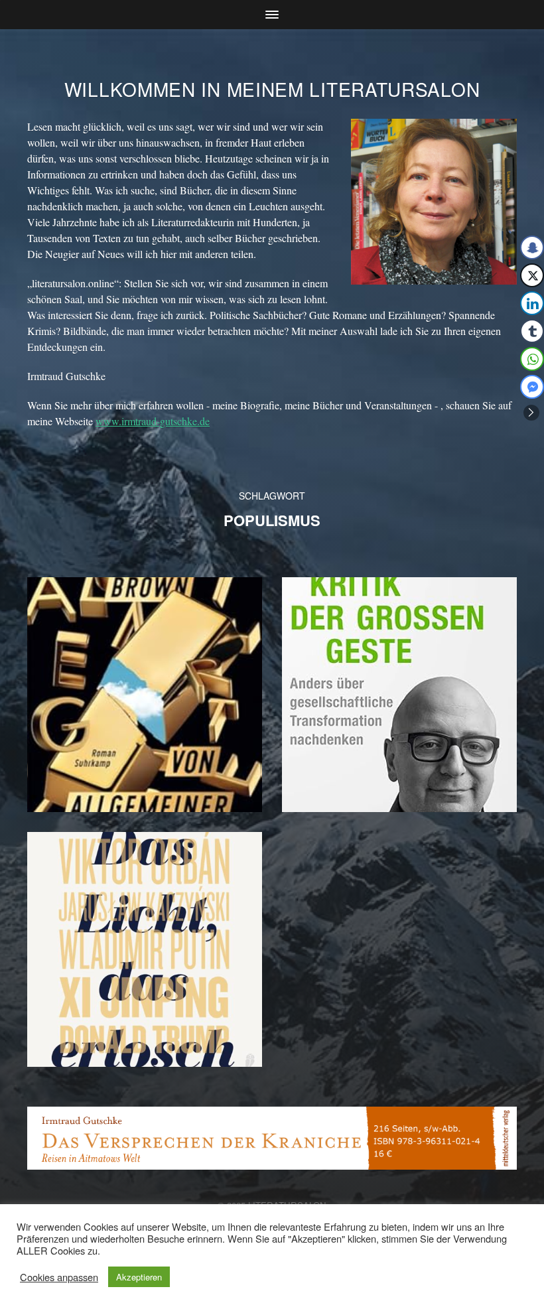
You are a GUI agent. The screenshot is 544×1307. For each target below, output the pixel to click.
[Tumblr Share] (532, 331)
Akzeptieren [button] (139, 1277)
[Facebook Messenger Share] (532, 387)
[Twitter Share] (532, 275)
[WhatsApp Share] (532, 359)
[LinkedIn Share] (532, 303)
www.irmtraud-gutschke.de (153, 421)
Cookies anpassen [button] (59, 1277)
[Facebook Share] (532, 247)
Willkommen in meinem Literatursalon (272, 89)
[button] (531, 413)
